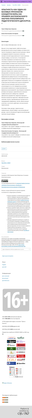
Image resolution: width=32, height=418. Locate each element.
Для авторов (5, 278)
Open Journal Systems (7, 256)
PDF (5, 148)
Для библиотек (5, 280)
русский (4, 267)
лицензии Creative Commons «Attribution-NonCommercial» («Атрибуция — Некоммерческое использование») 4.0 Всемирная (15, 185)
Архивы (9, 5)
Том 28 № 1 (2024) (16, 5)
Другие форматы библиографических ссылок (13, 249)
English (4, 264)
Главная (3, 5)
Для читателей (5, 276)
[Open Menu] (1, 1)
